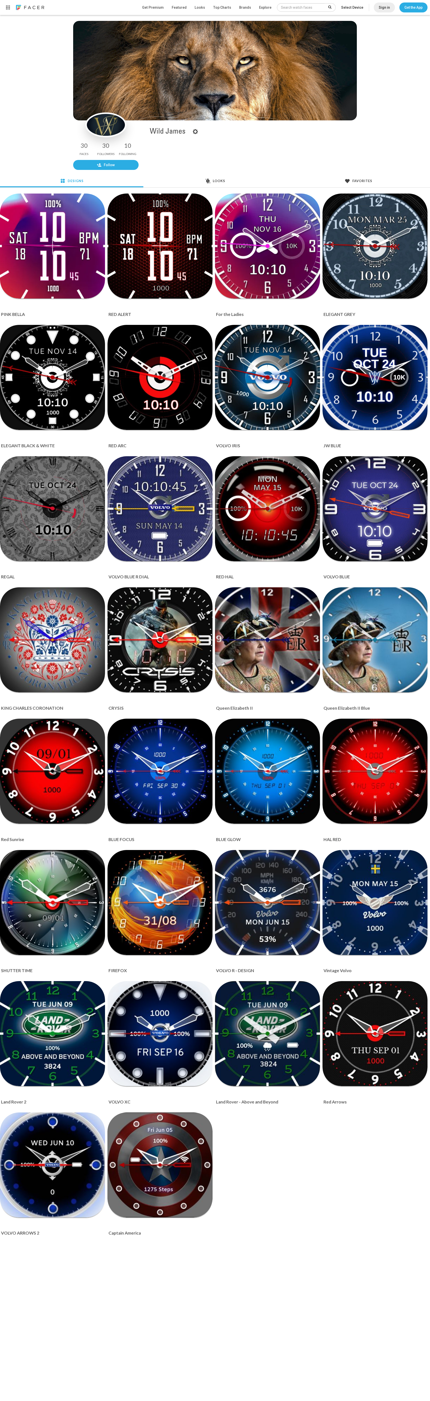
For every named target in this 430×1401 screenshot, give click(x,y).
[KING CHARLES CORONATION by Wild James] (52, 639)
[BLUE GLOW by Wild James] (267, 771)
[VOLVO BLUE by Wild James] (375, 508)
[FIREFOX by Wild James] (160, 902)
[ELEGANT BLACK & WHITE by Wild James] (52, 377)
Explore (265, 7)
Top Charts (222, 7)
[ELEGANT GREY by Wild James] (375, 246)
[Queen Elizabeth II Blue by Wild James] (375, 639)
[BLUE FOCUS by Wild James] (160, 771)
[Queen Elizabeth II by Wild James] (267, 639)
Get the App (413, 7)
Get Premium (153, 7)
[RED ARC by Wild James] (160, 377)
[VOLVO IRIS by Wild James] (267, 377)
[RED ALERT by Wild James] (160, 246)
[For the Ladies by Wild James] (267, 246)
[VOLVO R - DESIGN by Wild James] (267, 902)
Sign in (384, 7)
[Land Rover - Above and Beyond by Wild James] (267, 1033)
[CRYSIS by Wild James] (160, 639)
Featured (179, 7)
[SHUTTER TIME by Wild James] (52, 902)
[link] (29, 7)
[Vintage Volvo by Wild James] (375, 902)
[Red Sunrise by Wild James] (52, 771)
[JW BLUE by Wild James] (375, 377)
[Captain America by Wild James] (160, 1164)
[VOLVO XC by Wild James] (160, 1033)
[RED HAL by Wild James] (267, 508)
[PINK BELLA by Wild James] (52, 246)
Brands (245, 7)
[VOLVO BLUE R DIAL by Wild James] (160, 508)
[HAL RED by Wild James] (375, 771)
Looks (200, 7)
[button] (413, 7)
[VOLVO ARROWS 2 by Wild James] (52, 1164)
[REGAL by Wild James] (52, 508)
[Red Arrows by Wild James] (375, 1033)
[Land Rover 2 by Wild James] (52, 1033)
